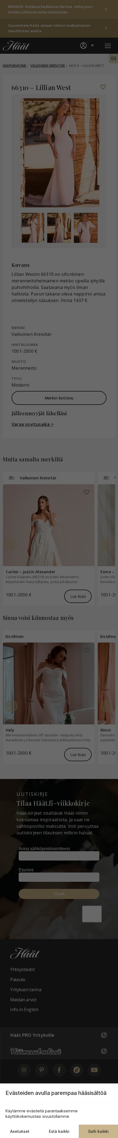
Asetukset (19, 1131)
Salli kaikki (98, 1131)
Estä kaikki (59, 1131)
